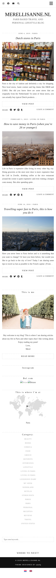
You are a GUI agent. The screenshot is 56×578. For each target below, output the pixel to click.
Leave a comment (45, 109)
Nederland (28, 487)
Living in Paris (37, 119)
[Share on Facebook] (11, 110)
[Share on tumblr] (22, 110)
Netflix (28, 491)
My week (28, 483)
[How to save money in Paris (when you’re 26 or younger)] (28, 165)
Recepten (28, 511)
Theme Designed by (28, 564)
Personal (28, 507)
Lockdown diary (28, 479)
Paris (35, 33)
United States (28, 523)
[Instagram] (3, 3)
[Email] (13, 3)
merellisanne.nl (28, 14)
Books (28, 443)
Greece (28, 455)
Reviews (28, 515)
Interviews (28, 463)
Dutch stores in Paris (28, 38)
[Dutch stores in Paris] (28, 80)
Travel (28, 519)
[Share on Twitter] (15, 110)
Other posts (28, 495)
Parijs (28, 499)
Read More (28, 356)
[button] (52, 3)
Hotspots (28, 459)
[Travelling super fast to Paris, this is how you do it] (28, 250)
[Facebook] (8, 3)
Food (28, 451)
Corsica (28, 447)
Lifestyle (28, 467)
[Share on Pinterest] (18, 110)
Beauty (28, 439)
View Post (28, 104)
